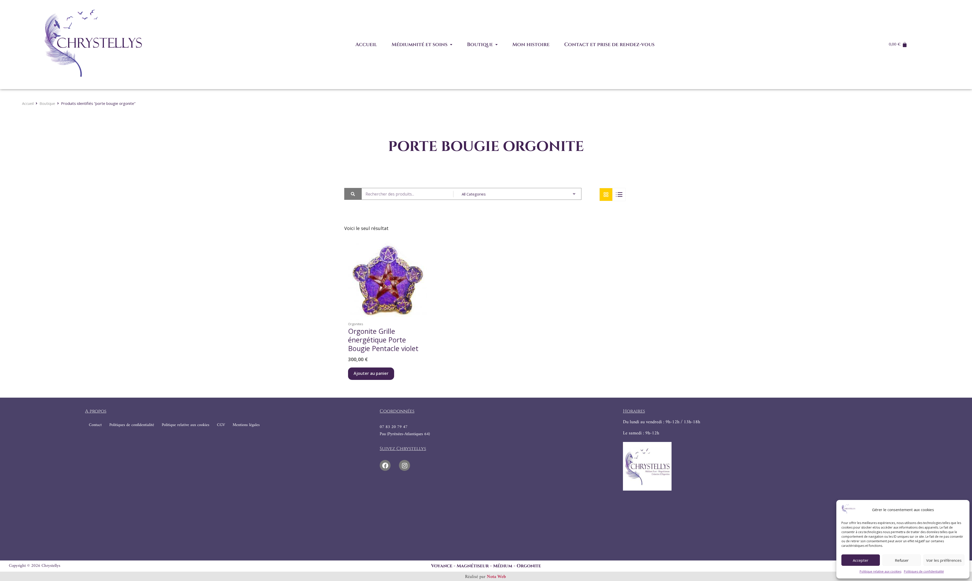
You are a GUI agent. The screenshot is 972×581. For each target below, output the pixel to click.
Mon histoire (531, 44)
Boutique (480, 44)
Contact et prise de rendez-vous (609, 44)
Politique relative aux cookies (880, 571)
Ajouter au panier (371, 373)
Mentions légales (246, 425)
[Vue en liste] (619, 194)
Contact (95, 425)
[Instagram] (404, 465)
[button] (422, 44)
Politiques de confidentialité (924, 571)
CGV (221, 425)
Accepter (860, 560)
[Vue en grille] (606, 194)
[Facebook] (385, 465)
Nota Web (496, 577)
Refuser (902, 560)
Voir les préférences (944, 560)
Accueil (366, 44)
